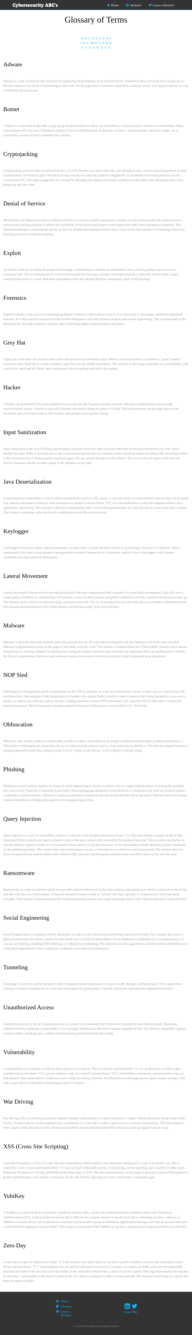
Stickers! (135, 5)
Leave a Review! (163, 5)
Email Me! (131, 1312)
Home (114, 5)
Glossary (66, 1306)
